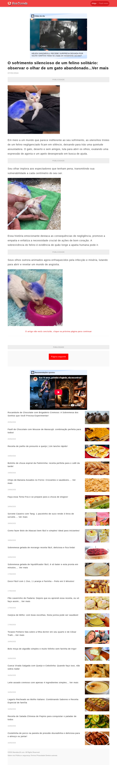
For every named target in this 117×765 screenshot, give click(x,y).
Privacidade (41, 755)
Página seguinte (58, 357)
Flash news (103, 3)
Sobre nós (11, 755)
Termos (33, 755)
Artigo (94, 3)
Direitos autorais (51, 755)
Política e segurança (23, 755)
